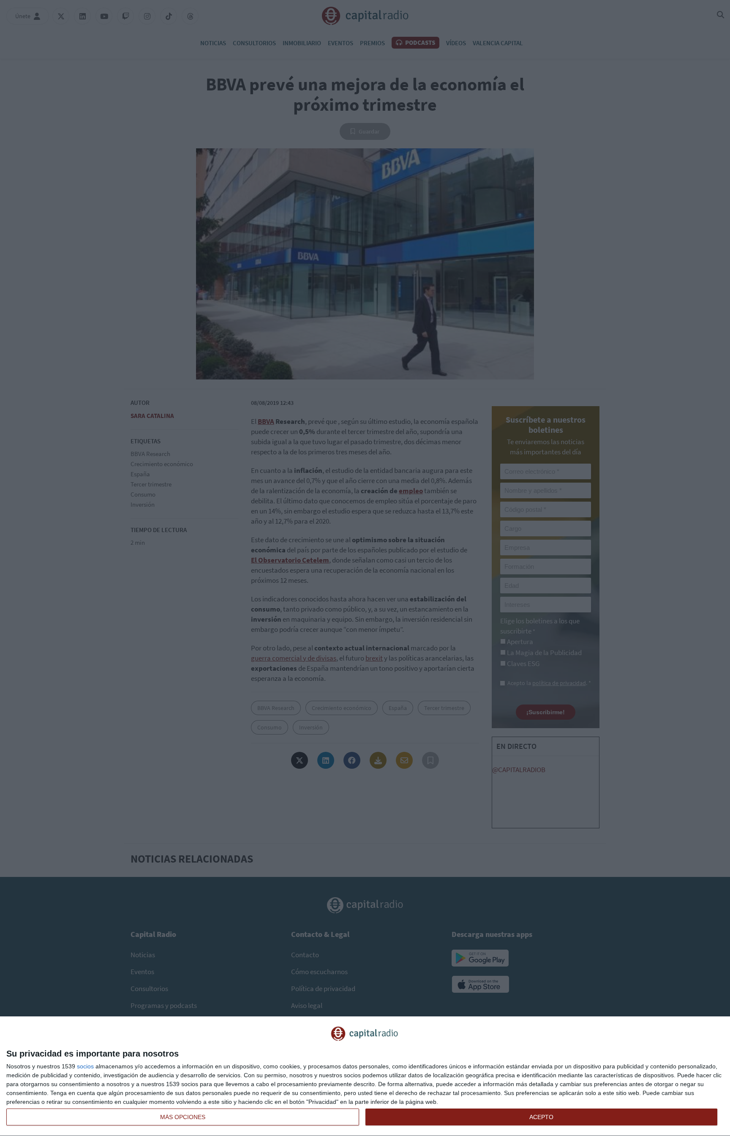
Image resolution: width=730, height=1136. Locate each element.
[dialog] (365, 1076)
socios (85, 1066)
